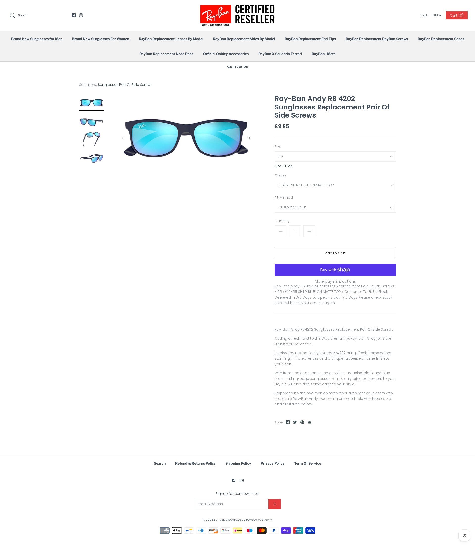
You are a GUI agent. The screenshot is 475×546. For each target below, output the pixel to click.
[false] (91, 103)
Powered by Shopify (259, 520)
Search (160, 463)
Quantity (282, 221)
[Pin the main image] (302, 422)
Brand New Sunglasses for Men (36, 39)
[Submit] (274, 504)
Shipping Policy (238, 463)
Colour (280, 175)
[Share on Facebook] (288, 422)
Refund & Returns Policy (195, 463)
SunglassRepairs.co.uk (229, 520)
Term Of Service (307, 463)
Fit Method (284, 197)
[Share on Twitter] (295, 422)
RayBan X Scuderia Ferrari (280, 54)
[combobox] (437, 13)
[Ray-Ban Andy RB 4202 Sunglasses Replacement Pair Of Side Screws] (91, 121)
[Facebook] (74, 15)
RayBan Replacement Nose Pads (166, 54)
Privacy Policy (273, 463)
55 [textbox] (280, 156)
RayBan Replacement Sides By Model (244, 39)
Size (278, 146)
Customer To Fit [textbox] (292, 207)
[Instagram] (81, 15)
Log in (425, 15)
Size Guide (284, 166)
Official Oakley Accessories (226, 54)
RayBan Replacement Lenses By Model (171, 39)
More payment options (335, 281)
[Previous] (123, 138)
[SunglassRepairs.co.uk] (237, 7)
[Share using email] (309, 422)
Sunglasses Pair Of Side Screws (125, 84)
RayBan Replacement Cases (441, 39)
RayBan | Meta (324, 54)
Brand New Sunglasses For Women (100, 39)
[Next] (249, 138)
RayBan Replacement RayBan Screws (377, 39)
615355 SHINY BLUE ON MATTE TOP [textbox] (306, 185)
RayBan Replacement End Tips (310, 39)
